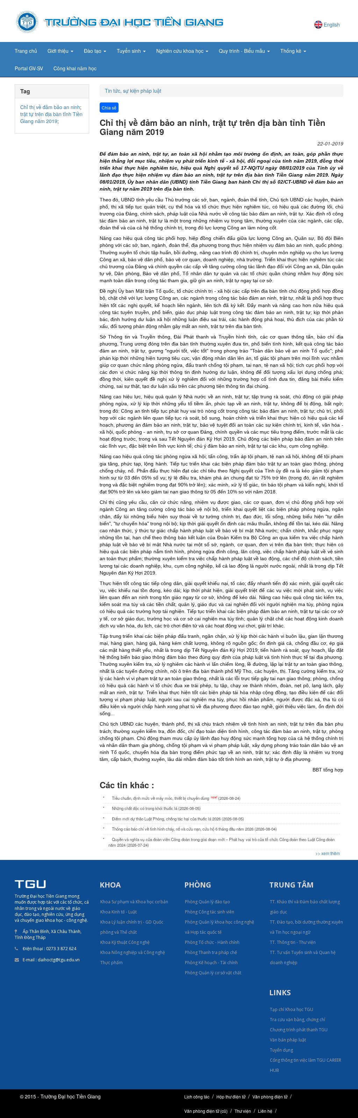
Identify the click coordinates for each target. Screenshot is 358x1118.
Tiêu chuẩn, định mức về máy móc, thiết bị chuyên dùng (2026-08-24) (176, 798)
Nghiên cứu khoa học (180, 50)
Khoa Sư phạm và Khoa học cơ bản (134, 902)
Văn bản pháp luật (288, 1040)
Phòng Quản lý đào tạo (207, 902)
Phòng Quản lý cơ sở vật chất (213, 973)
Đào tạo (93, 50)
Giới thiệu (59, 50)
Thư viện (243, 1111)
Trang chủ (26, 50)
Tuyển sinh (129, 50)
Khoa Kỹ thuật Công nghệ (125, 942)
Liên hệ (265, 1111)
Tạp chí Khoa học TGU (291, 1009)
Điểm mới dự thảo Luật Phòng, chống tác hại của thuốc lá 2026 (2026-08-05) (178, 818)
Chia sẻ (109, 108)
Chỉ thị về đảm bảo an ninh (50, 107)
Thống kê (291, 50)
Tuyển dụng (281, 1050)
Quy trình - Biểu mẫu (242, 50)
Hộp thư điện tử (230, 1096)
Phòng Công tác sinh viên (209, 912)
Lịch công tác (196, 1096)
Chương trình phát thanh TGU (299, 1030)
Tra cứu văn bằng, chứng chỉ (297, 1020)
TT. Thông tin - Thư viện (293, 942)
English (332, 24)
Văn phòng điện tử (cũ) (206, 1111)
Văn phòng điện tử (269, 1096)
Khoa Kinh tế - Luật (118, 912)
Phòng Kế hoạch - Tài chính (211, 963)
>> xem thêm (327, 853)
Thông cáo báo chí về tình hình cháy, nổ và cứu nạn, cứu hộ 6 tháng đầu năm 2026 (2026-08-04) (194, 829)
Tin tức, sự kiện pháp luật (133, 90)
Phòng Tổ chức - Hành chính (212, 942)
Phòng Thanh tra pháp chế (211, 952)
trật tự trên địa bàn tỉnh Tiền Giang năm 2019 (51, 117)
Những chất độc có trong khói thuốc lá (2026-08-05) (156, 808)
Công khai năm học (74, 68)
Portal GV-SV (29, 68)
